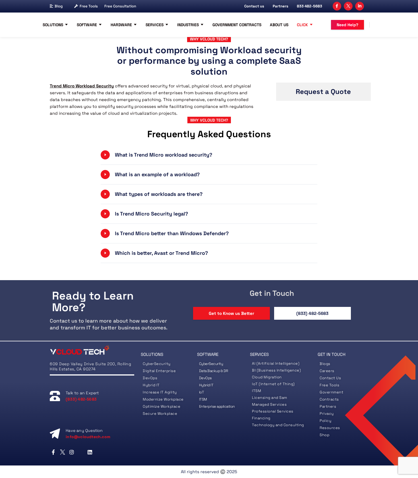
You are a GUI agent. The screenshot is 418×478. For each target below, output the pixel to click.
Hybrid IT (151, 385)
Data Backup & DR (213, 370)
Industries (188, 24)
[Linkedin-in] (359, 6)
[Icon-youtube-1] (80, 452)
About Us (279, 24)
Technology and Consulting (278, 424)
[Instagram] (71, 452)
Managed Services (269, 404)
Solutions (53, 24)
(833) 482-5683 (312, 313)
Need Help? (347, 24)
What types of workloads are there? (158, 194)
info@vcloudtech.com (88, 436)
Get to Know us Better (231, 313)
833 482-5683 (309, 6)
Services (155, 24)
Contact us (254, 6)
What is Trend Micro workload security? (163, 154)
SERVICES (259, 354)
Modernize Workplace (163, 399)
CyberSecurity (157, 363)
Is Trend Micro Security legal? (151, 213)
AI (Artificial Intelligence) (275, 363)
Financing (261, 418)
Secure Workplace (160, 413)
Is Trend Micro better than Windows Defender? (172, 233)
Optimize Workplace (161, 406)
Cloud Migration (267, 377)
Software (87, 24)
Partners (280, 6)
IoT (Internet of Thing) (273, 383)
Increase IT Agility (160, 392)
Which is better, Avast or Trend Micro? (161, 253)
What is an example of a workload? (157, 174)
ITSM (203, 399)
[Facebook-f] (337, 6)
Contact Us (330, 378)
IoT (201, 392)
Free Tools (89, 6)
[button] (209, 155)
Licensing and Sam (269, 397)
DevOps (150, 378)
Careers (327, 370)
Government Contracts (236, 24)
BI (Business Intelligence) (276, 370)
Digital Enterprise (159, 370)
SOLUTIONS (152, 354)
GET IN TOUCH (331, 354)
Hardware (121, 24)
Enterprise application (217, 406)
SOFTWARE (207, 354)
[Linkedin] (90, 452)
